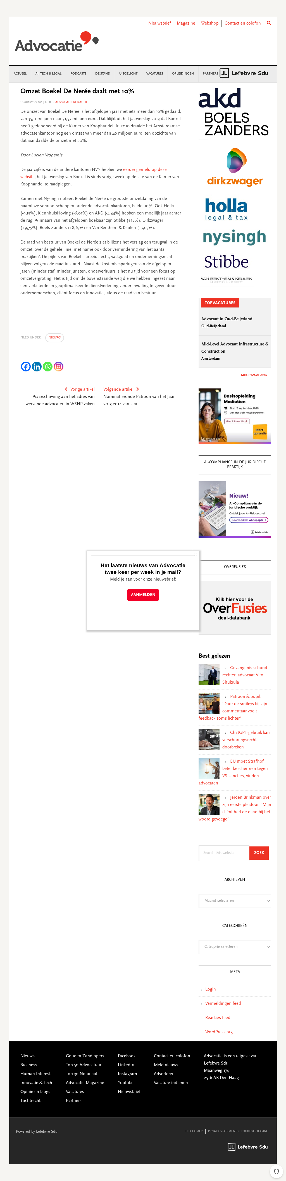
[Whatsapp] (48, 366)
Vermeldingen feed (223, 1003)
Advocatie (57, 43)
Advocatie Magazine (85, 1083)
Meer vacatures (254, 375)
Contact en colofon (243, 23)
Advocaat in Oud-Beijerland (226, 319)
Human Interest (35, 1074)
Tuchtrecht (30, 1101)
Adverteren (164, 1074)
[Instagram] (58, 366)
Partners (74, 1101)
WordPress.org (219, 1032)
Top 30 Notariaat (81, 1074)
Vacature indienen (171, 1083)
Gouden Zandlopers (85, 1056)
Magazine (186, 23)
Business (28, 1065)
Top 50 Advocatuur (83, 1065)
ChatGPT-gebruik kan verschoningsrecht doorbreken (246, 740)
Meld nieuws (166, 1065)
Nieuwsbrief (159, 23)
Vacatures (75, 1092)
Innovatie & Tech (36, 1083)
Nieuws (55, 337)
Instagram (127, 1074)
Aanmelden (143, 595)
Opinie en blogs (35, 1092)
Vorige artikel (82, 389)
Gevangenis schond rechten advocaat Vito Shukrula (244, 675)
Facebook (126, 1056)
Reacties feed (217, 1018)
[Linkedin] (37, 366)
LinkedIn (126, 1065)
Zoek (261, 853)
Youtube (126, 1083)
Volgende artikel (118, 389)
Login (210, 989)
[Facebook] (26, 366)
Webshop (210, 23)
